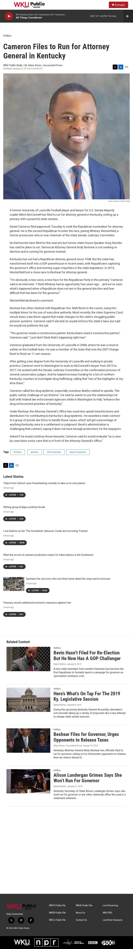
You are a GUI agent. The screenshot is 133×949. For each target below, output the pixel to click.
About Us (80, 913)
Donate (120, 5)
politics (34, 452)
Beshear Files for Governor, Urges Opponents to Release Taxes (86, 737)
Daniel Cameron (78, 452)
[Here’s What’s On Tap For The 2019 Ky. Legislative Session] (28, 700)
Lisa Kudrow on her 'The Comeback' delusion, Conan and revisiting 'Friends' (45, 531)
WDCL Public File (57, 920)
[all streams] (128, 16)
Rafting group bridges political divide (24, 507)
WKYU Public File (57, 905)
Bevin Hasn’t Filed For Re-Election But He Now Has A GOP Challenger (87, 655)
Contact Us (81, 920)
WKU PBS (107, 913)
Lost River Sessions (112, 920)
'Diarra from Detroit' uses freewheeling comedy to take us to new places (44, 483)
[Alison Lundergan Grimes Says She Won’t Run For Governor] (28, 781)
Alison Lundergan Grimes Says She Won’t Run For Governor (88, 778)
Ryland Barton (60, 664)
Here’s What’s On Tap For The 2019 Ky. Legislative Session (87, 696)
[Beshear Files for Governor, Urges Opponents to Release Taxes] (28, 740)
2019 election (54, 452)
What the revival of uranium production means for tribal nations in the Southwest (48, 554)
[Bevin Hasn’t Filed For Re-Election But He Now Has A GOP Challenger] (28, 659)
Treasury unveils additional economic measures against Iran (37, 602)
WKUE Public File (84, 905)
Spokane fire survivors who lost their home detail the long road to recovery (68, 578)
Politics (7, 35)
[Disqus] (66, 850)
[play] (9, 16)
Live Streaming (110, 905)
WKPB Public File (57, 913)
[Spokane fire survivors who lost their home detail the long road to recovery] (13, 584)
